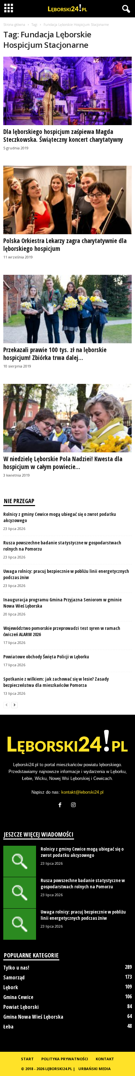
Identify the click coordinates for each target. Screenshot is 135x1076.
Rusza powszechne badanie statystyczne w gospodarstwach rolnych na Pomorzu (83, 883)
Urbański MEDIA (94, 1068)
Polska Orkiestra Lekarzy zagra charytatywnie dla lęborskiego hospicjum (64, 244)
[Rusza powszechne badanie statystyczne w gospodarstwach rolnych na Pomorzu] (19, 892)
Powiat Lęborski (21, 1006)
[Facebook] (61, 805)
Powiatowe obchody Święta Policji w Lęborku (46, 656)
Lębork (10, 987)
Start (27, 1058)
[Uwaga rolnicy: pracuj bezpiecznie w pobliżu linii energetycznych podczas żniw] (19, 924)
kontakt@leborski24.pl (82, 792)
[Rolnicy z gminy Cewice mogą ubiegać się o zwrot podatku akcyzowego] (19, 861)
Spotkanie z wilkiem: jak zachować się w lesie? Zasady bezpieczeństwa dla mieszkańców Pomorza (56, 682)
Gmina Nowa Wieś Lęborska (33, 1016)
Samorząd (14, 977)
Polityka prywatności (64, 1058)
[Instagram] (74, 805)
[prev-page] (6, 704)
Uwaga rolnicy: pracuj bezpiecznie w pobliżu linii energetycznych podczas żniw (83, 915)
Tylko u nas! (16, 967)
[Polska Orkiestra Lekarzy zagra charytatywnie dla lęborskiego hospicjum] (67, 200)
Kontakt (105, 1058)
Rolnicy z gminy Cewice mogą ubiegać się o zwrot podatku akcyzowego (82, 852)
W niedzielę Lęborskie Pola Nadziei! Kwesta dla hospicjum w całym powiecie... (62, 463)
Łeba (8, 1026)
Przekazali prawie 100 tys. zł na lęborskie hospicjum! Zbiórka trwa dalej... (54, 354)
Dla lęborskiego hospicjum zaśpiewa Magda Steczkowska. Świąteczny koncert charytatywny (63, 135)
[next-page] (14, 704)
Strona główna (14, 24)
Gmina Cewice (18, 997)
